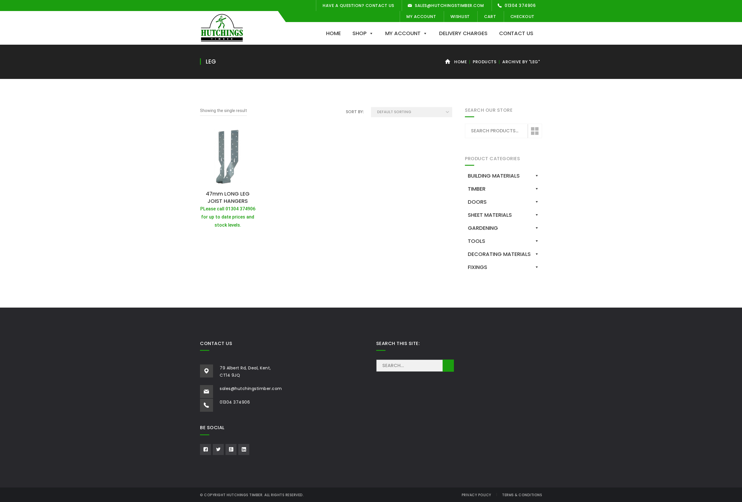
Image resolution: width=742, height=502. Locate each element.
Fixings (477, 267)
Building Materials (494, 175)
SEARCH (448, 366)
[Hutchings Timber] (222, 27)
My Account (421, 16)
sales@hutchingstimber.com (449, 5)
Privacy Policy (476, 494)
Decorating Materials (499, 254)
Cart (490, 16)
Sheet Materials (490, 215)
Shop (359, 33)
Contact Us (516, 33)
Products (484, 62)
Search (534, 131)
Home (333, 33)
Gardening (483, 228)
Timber (476, 188)
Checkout (522, 16)
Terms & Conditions (522, 494)
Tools (476, 241)
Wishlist (460, 16)
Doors (477, 201)
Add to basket (228, 181)
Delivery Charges (463, 33)
